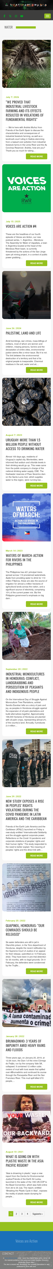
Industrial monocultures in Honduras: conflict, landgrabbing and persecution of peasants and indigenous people (25, 682)
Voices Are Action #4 (21, 226)
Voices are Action (26, 1241)
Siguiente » (38, 1213)
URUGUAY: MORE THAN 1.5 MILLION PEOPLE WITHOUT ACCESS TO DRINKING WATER (25, 444)
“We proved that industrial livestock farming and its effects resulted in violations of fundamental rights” (25, 110)
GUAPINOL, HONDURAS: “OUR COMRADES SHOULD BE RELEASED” (25, 930)
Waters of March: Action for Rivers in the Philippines (24, 560)
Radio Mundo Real (11, 1258)
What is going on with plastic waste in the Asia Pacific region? (25, 1161)
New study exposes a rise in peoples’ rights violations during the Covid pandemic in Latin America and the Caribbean (26, 809)
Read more (36, 156)
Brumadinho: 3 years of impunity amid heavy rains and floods (25, 1045)
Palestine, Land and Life (23, 332)
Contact (8, 1253)
